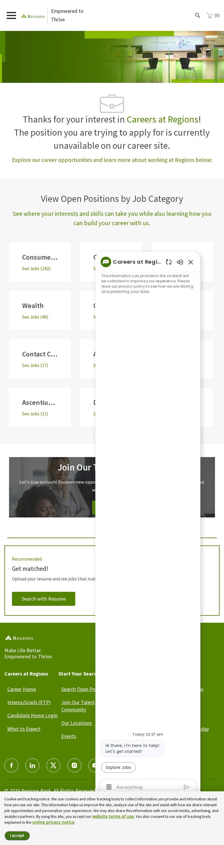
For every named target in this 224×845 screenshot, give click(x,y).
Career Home (21, 689)
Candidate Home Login (32, 715)
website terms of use (113, 816)
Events (68, 736)
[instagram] (74, 765)
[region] (147, 524)
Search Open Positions (85, 689)
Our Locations (76, 723)
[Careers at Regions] (33, 15)
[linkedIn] (32, 765)
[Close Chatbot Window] (191, 262)
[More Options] (109, 786)
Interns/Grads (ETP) (29, 702)
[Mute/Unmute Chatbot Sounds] (180, 262)
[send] (186, 787)
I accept (17, 835)
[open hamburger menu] (11, 15)
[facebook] (11, 765)
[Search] (197, 15)
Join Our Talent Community (78, 706)
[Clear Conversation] (168, 262)
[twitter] (53, 765)
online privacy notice (53, 822)
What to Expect (24, 728)
